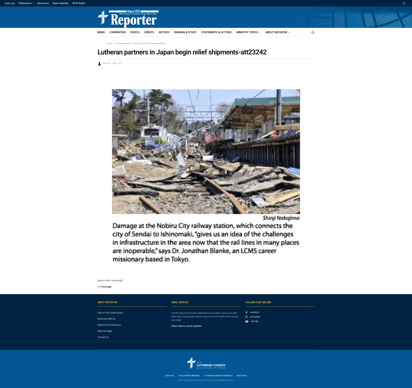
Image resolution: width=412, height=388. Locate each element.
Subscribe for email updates (186, 326)
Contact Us (103, 337)
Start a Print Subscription (110, 312)
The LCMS (106, 63)
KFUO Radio (78, 3)
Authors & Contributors (109, 325)
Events (149, 32)
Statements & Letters (216, 32)
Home (109, 43)
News (101, 32)
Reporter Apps (105, 331)
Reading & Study (185, 32)
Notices (164, 32)
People (135, 32)
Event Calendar (61, 3)
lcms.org (10, 3)
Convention (118, 32)
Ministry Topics (247, 32)
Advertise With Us (106, 318)
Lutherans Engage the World (218, 376)
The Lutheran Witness (189, 376)
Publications (25, 3)
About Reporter (276, 32)
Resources (43, 3)
